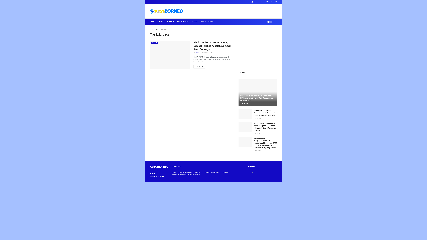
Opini (210, 22)
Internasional (183, 22)
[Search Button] (276, 22)
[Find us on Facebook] (249, 2)
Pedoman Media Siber (211, 172)
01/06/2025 (205, 53)
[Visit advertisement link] (258, 47)
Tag (157, 29)
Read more (200, 66)
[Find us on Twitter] (252, 2)
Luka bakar (164, 29)
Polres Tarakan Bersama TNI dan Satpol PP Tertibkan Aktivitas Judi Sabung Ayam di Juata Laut (257, 98)
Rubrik (194, 22)
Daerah (160, 22)
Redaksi (225, 172)
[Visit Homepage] (166, 11)
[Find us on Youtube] (258, 2)
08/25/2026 (244, 103)
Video (203, 22)
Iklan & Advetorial (185, 172)
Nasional (171, 22)
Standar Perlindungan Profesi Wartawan (186, 175)
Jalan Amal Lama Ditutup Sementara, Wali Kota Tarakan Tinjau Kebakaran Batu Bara (265, 113)
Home (152, 22)
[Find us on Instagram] (255, 2)
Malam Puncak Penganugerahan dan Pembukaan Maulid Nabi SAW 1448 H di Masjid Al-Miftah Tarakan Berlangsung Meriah (265, 143)
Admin (197, 53)
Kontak (197, 172)
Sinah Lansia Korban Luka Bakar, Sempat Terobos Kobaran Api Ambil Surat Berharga (212, 46)
